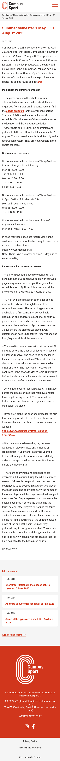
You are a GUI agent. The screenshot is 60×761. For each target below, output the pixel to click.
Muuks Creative (34, 757)
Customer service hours (30, 715)
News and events (20, 15)
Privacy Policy (30, 741)
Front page (7, 15)
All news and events (12, 634)
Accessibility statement (30, 747)
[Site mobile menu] (55, 6)
